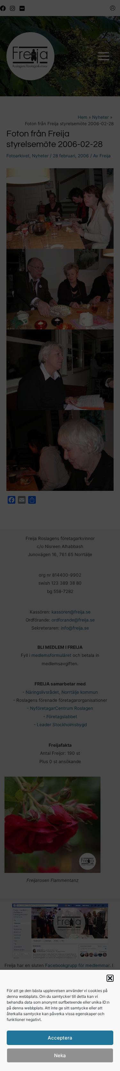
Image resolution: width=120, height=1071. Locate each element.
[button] (110, 978)
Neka (60, 1055)
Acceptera (60, 1038)
